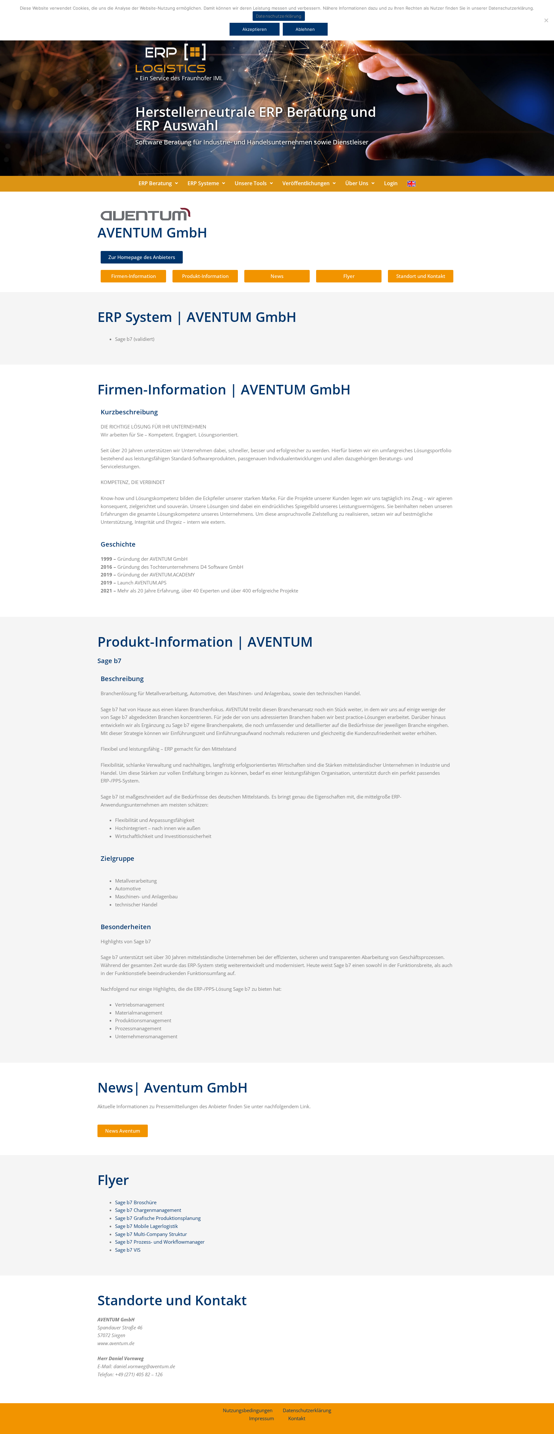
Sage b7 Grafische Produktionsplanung (158, 1218)
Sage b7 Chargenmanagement (148, 1210)
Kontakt (296, 1418)
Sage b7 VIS (127, 1250)
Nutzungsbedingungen (248, 1410)
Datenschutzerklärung (307, 1410)
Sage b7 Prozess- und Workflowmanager (160, 1242)
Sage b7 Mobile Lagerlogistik (146, 1226)
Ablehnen (305, 29)
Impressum (261, 1418)
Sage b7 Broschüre (135, 1202)
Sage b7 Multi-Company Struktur (151, 1234)
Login (391, 183)
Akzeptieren (254, 29)
